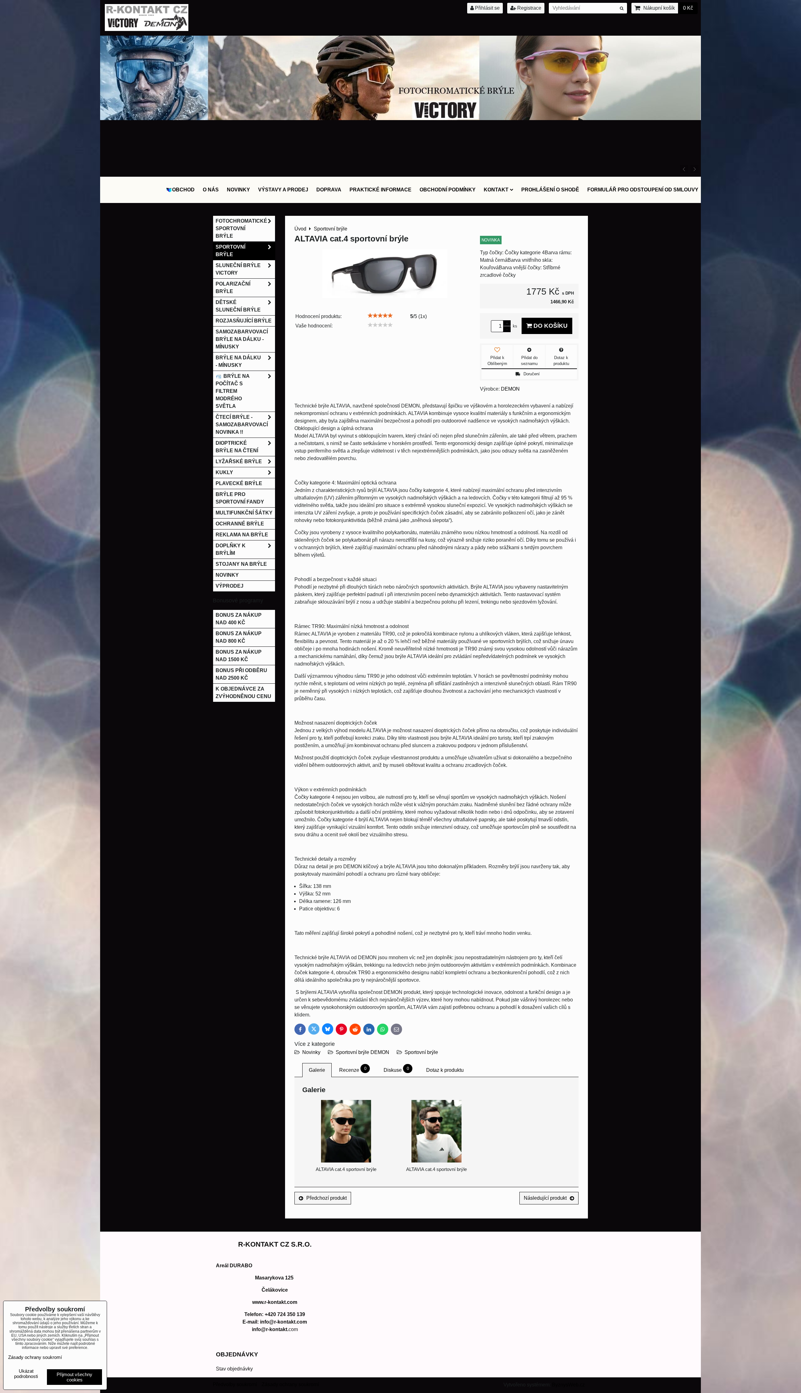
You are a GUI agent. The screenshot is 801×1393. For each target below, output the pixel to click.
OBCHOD (183, 189)
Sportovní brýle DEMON (362, 1052)
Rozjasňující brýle (244, 320)
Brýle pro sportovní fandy (240, 498)
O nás (211, 189)
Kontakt (496, 189)
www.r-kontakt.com (274, 1302)
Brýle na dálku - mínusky (238, 361)
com (275, 1329)
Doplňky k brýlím (231, 549)
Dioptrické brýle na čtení (237, 446)
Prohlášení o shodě (550, 189)
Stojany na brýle (241, 564)
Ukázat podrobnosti (26, 1374)
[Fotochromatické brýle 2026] (400, 118)
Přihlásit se (487, 8)
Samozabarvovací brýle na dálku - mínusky (242, 339)
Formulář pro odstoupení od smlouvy (642, 189)
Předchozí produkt (326, 1198)
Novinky (238, 189)
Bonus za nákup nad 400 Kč (239, 618)
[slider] (380, 315)
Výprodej (229, 586)
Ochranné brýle (240, 523)
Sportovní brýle (421, 1052)
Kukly (224, 472)
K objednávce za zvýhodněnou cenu (243, 692)
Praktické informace (380, 189)
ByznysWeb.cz (568, 1384)
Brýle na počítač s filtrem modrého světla (233, 391)
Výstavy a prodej (283, 189)
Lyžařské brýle (239, 461)
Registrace (528, 8)
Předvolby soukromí (235, 1384)
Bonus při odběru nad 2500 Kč (241, 674)
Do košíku (550, 325)
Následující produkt (545, 1198)
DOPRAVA (328, 189)
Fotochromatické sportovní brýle (241, 228)
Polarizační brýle (233, 287)
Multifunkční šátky (244, 512)
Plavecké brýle (239, 483)
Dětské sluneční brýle (238, 306)
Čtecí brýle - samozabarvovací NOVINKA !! (242, 424)
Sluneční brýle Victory (238, 269)
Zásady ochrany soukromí (290, 1384)
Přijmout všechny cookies (74, 1377)
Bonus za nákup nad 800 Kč (239, 637)
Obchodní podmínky (448, 189)
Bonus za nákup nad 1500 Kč (239, 655)
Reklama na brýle (242, 534)
